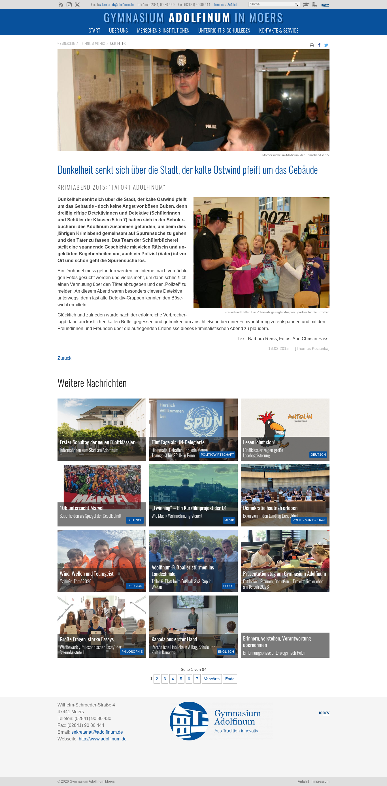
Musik (229, 520)
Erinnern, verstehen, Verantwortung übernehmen (277, 641)
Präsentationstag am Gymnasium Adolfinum (284, 573)
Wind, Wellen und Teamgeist (87, 573)
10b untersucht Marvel (81, 508)
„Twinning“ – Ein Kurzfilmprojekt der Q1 (189, 508)
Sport (228, 586)
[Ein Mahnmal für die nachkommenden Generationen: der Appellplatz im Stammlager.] (285, 627)
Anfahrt (232, 4)
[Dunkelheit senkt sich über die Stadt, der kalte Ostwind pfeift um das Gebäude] (193, 149)
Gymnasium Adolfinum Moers (81, 43)
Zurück (64, 358)
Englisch (226, 651)
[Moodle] (306, 4)
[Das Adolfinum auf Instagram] (69, 5)
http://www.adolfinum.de (103, 738)
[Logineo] (315, 4)
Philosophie (132, 651)
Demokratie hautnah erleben (270, 508)
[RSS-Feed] (61, 4)
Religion (135, 586)
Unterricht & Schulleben (224, 30)
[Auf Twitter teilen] (326, 44)
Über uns (118, 30)
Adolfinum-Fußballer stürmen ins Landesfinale (183, 570)
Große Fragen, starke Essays (87, 639)
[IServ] (324, 5)
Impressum (320, 781)
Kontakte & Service (278, 30)
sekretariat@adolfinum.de (116, 4)
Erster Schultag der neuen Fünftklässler (97, 442)
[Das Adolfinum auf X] (77, 5)
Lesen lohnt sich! (259, 442)
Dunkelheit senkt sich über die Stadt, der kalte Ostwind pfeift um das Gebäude (188, 169)
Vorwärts (212, 678)
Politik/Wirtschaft (217, 454)
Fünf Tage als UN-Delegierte (178, 442)
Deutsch (318, 454)
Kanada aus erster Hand (174, 639)
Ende (230, 678)
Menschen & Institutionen (163, 30)
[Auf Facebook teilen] (319, 44)
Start (94, 30)
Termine (219, 4)
